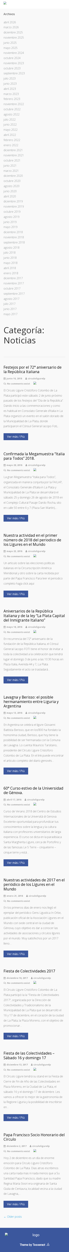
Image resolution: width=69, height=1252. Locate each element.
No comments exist (18, 383)
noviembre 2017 (14, 283)
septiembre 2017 (14, 294)
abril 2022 (10, 135)
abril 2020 (10, 196)
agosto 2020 (11, 186)
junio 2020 (10, 191)
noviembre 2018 (14, 237)
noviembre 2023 (14, 63)
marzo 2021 (11, 171)
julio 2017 (10, 304)
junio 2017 (10, 309)
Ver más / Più (16, 437)
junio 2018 (10, 258)
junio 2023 (10, 84)
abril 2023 (10, 89)
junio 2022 (10, 124)
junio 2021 (10, 166)
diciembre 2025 (13, 32)
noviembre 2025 (14, 37)
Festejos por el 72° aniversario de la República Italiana (33, 369)
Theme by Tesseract (32, 1244)
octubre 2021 (12, 160)
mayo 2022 (11, 130)
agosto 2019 (11, 217)
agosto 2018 (11, 248)
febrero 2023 (12, 99)
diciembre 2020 (13, 176)
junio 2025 (10, 43)
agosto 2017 (11, 299)
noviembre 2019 (14, 206)
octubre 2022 (12, 109)
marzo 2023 (11, 94)
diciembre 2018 (13, 232)
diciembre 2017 (13, 278)
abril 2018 (10, 268)
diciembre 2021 (13, 150)
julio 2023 (10, 78)
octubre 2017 (12, 288)
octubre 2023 (12, 68)
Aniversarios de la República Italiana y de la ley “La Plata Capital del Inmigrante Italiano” (34, 615)
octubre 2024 (12, 58)
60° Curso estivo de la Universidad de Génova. (33, 790)
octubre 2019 (12, 212)
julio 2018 (10, 252)
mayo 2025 (11, 48)
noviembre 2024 (14, 53)
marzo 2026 (11, 27)
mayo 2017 (11, 314)
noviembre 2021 (14, 155)
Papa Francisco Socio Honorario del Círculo (34, 1137)
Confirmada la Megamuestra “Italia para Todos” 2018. (34, 456)
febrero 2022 (12, 140)
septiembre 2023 (14, 73)
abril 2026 (10, 22)
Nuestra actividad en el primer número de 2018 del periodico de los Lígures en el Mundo (32, 540)
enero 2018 (11, 273)
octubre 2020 (12, 181)
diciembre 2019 (13, 201)
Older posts (13, 1217)
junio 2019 (10, 222)
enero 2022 (11, 145)
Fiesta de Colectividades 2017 (29, 971)
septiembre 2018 (14, 242)
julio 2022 (10, 119)
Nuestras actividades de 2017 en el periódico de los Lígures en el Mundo (34, 884)
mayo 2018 (11, 263)
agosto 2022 (11, 114)
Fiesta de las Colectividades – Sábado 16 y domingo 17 (29, 1055)
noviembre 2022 (14, 104)
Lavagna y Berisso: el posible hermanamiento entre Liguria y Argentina (31, 702)
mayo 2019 (11, 227)
